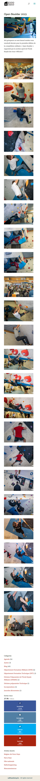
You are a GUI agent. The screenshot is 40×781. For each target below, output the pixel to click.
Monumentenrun (10, 768)
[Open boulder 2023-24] (18, 636)
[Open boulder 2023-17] (18, 467)
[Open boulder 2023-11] (18, 321)
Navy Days (8, 758)
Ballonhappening (10, 765)
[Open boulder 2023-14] (18, 394)
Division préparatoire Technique (15, 683)
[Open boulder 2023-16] (18, 442)
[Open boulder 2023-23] (18, 612)
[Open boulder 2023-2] (18, 103)
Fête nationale (9, 761)
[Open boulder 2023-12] (18, 345)
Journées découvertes (11, 690)
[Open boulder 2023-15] (18, 418)
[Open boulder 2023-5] (18, 176)
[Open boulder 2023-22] (18, 588)
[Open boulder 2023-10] (18, 297)
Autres (6, 663)
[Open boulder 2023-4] (18, 152)
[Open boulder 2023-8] (18, 249)
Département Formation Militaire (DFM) (18, 670)
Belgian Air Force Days (12, 754)
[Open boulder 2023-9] (18, 273)
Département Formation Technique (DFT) (19, 673)
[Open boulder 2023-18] (18, 491)
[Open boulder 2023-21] (18, 563)
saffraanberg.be (13, 778)
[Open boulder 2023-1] (18, 79)
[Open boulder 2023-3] (18, 127)
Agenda (6, 659)
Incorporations (9, 687)
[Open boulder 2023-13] (18, 370)
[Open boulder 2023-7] (18, 224)
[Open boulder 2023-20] (18, 539)
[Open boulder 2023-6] (18, 200)
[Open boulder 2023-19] (18, 515)
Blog (5, 666)
